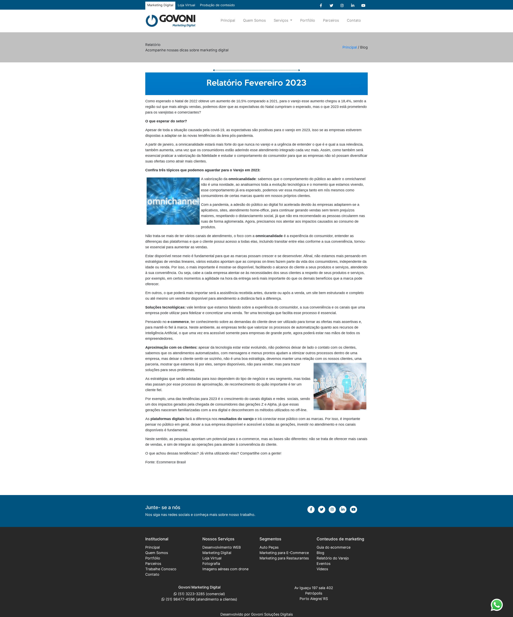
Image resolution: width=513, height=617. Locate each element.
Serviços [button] (281, 20)
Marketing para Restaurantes (284, 558)
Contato (354, 20)
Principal (228, 20)
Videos (322, 569)
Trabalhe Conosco (160, 569)
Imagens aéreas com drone (225, 569)
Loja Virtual (186, 5)
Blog (320, 553)
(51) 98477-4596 (180, 599)
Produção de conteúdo (217, 5)
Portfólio (307, 20)
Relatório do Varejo (333, 558)
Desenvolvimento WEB (221, 547)
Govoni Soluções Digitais (272, 614)
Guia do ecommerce (333, 547)
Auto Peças (269, 547)
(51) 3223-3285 (191, 594)
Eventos (323, 563)
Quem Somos (254, 20)
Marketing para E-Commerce (284, 553)
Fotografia (211, 563)
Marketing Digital (216, 553)
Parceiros (331, 20)
